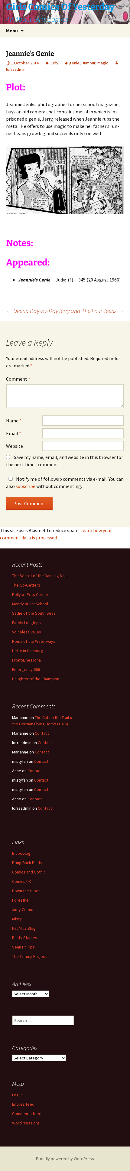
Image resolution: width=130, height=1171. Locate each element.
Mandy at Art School (30, 604)
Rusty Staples (24, 937)
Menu (12, 31)
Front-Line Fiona (26, 660)
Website (14, 446)
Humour (88, 63)
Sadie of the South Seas (34, 613)
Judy (54, 63)
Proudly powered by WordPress (65, 1158)
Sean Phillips (23, 947)
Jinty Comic (22, 909)
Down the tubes (26, 890)
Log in (17, 1095)
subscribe (25, 486)
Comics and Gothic (29, 872)
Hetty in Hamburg (27, 650)
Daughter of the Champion (35, 678)
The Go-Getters (26, 585)
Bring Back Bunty (27, 862)
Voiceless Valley (26, 632)
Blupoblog (21, 853)
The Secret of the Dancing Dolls (40, 575)
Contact (42, 733)
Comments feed (26, 1113)
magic (102, 63)
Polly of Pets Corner (30, 594)
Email (13, 433)
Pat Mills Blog (24, 928)
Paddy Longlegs (26, 622)
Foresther (21, 900)
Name (13, 421)
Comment (18, 379)
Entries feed (23, 1104)
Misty (17, 919)
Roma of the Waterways (33, 641)
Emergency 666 (26, 669)
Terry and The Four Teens (91, 310)
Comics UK (21, 881)
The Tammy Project (29, 956)
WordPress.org (26, 1123)
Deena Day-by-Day (32, 310)
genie (74, 63)
